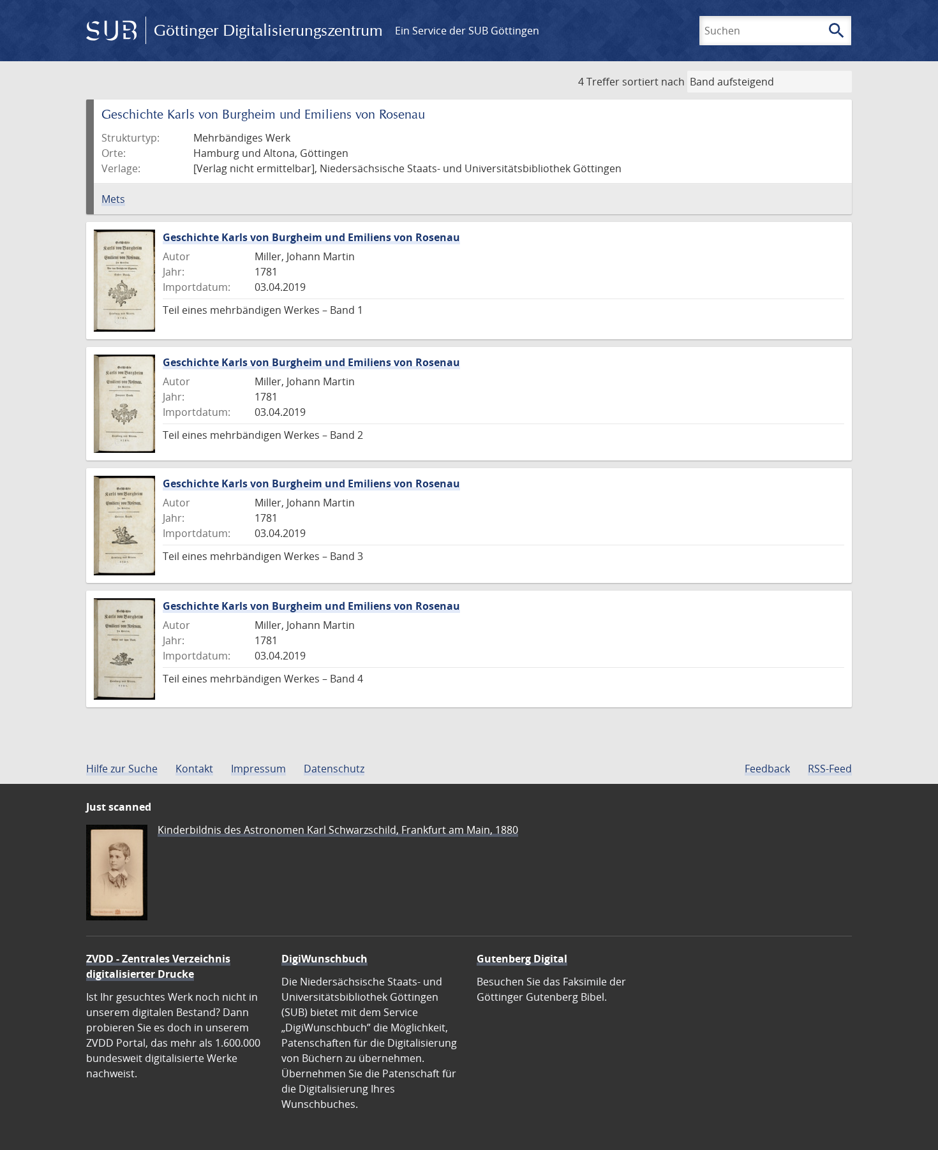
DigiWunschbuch (324, 959)
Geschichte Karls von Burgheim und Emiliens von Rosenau (311, 237)
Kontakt (194, 769)
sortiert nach (653, 82)
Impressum (258, 769)
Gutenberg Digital (522, 959)
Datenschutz (334, 769)
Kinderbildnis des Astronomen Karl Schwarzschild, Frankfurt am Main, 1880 (338, 830)
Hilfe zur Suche (122, 769)
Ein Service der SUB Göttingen (467, 31)
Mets (113, 199)
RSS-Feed (830, 769)
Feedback (767, 769)
